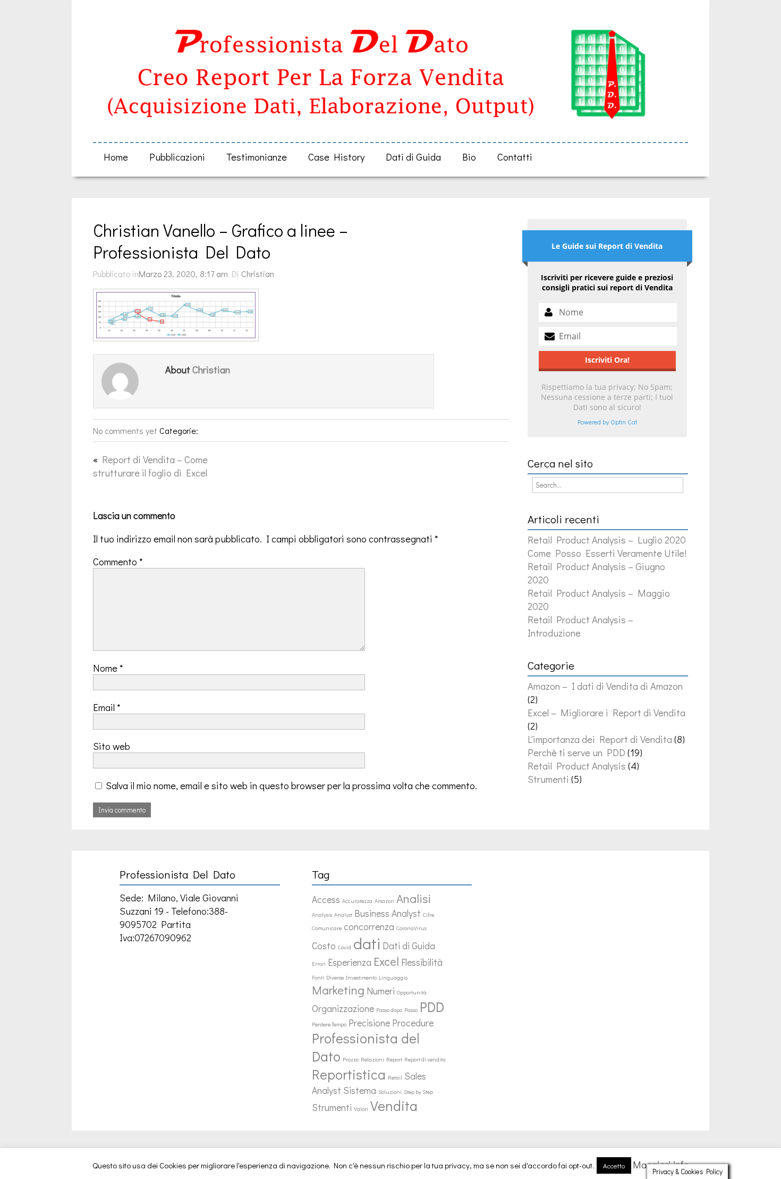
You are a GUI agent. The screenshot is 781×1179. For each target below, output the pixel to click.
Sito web (111, 745)
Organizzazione (343, 1008)
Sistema (359, 1090)
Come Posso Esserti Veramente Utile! (607, 552)
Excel (386, 961)
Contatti (514, 156)
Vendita (394, 1106)
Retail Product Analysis (577, 765)
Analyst (343, 914)
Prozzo (351, 1059)
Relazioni (372, 1059)
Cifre (428, 914)
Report (394, 1059)
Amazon (384, 901)
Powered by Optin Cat (607, 421)
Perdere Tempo (329, 1024)
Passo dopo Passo (397, 1010)
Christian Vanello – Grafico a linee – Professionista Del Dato (224, 241)
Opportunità (412, 992)
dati (366, 943)
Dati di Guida (413, 156)
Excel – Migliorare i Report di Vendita (606, 712)
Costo (324, 946)
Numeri (381, 991)
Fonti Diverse (328, 977)
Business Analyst (387, 913)
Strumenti (548, 778)
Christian (257, 273)
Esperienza (349, 962)
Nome (108, 667)
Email (107, 707)
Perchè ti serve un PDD (576, 752)
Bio (469, 156)
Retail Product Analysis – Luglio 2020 (607, 539)
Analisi (413, 898)
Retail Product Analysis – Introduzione (580, 626)
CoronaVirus (411, 928)
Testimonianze (256, 156)
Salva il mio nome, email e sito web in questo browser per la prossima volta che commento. (291, 785)
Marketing (338, 990)
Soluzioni (390, 1092)
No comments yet (125, 430)
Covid (344, 947)
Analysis (322, 914)
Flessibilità (422, 962)
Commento (118, 561)
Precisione (369, 1023)
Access (326, 899)
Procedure (413, 1023)
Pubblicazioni (177, 156)
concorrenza (369, 927)
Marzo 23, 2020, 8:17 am (183, 273)
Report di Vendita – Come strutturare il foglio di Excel (150, 466)
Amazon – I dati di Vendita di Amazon (605, 685)
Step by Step (418, 1092)
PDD (432, 1007)
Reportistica (349, 1074)
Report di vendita (425, 1059)
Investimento (361, 977)
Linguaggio (393, 977)
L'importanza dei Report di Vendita (600, 739)
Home (116, 156)
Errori (319, 963)
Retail (395, 1077)
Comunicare (327, 928)
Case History (336, 156)
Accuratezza (357, 901)
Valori (361, 1109)
